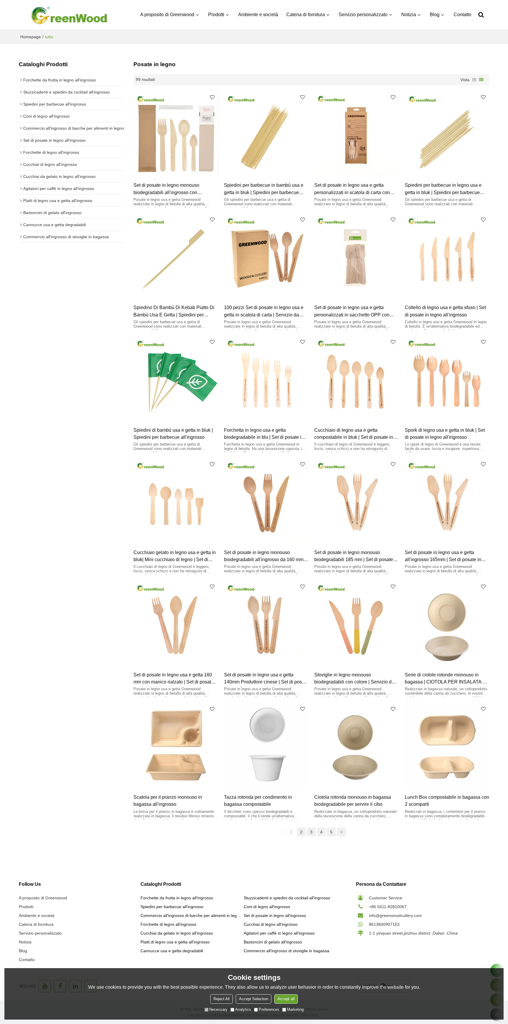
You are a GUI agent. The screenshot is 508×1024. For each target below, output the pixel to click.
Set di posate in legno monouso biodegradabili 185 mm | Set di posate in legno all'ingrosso (356, 556)
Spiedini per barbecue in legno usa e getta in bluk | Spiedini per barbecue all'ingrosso (443, 189)
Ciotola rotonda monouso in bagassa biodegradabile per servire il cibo (352, 800)
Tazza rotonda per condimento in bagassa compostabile (258, 800)
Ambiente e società (258, 14)
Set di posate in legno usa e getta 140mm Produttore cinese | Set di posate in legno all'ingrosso (266, 679)
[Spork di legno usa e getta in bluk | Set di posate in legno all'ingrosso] (447, 378)
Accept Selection (253, 999)
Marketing (295, 1009)
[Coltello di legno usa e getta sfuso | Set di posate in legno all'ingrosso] (447, 256)
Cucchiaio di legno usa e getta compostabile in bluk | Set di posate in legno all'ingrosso (353, 434)
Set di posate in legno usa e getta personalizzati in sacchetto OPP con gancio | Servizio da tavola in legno (352, 311)
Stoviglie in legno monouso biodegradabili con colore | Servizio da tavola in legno (354, 679)
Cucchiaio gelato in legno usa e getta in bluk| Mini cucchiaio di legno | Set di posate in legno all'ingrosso (174, 556)
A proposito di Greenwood (167, 14)
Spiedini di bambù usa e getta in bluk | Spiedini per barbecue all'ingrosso (173, 433)
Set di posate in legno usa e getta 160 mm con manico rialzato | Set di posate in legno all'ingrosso (173, 679)
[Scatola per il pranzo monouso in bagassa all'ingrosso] (175, 745)
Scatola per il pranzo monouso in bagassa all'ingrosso (167, 800)
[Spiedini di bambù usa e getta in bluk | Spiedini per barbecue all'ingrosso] (175, 378)
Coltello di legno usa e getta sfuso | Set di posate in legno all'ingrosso (445, 311)
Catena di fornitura (305, 14)
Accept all (286, 999)
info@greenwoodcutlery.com (395, 915)
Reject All (221, 999)
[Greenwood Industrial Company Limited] (69, 14)
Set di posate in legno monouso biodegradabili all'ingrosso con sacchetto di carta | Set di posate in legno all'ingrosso (169, 189)
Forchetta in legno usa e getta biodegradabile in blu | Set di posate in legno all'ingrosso (264, 434)
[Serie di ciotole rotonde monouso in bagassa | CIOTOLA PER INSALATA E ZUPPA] (447, 623)
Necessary (218, 1009)
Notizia (408, 14)
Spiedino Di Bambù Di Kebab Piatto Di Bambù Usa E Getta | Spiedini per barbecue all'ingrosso (173, 311)
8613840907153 (384, 924)
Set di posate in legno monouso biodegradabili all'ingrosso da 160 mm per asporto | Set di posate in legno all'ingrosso (263, 556)
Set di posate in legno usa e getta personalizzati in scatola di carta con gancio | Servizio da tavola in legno (352, 189)
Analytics (243, 1009)
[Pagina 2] (341, 832)
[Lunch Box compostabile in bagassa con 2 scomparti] (447, 745)
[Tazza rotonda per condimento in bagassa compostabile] (266, 745)
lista (474, 80)
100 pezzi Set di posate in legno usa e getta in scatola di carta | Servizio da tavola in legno (263, 311)
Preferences (269, 1009)
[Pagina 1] (281, 832)
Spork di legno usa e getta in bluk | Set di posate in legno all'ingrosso (445, 433)
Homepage (30, 36)
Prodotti (216, 14)
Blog (435, 14)
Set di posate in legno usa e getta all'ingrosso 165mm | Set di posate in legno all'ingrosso (443, 556)
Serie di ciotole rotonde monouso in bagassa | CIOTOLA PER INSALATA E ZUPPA (445, 679)
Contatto (462, 14)
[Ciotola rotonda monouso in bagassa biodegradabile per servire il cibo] (356, 745)
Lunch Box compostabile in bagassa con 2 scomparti (447, 800)
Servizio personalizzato (363, 14)
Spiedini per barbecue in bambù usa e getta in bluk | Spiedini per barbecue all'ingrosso (263, 189)
